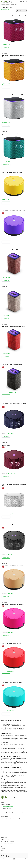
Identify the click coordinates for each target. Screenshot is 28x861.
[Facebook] (1, 856)
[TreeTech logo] (6, 1)
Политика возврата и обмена (7, 841)
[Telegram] (6, 856)
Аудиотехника (7, 4)
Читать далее (6, 47)
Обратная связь (4, 846)
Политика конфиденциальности (8, 843)
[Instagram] (3, 856)
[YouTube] (8, 856)
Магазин (2, 860)
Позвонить (19, 860)
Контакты (3, 848)
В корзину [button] (6, 164)
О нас (2, 850)
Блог (2, 844)
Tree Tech (7, 854)
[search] (21, 1)
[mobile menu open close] (26, 1)
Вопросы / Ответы (5, 839)
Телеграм (25, 860)
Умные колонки (4, 14)
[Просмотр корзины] (23, 1)
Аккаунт (8, 860)
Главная (2, 4)
